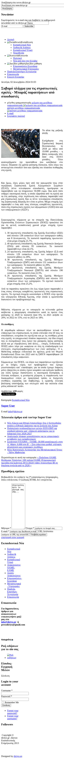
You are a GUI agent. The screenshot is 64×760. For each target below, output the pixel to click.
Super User (8, 405)
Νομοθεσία (18, 53)
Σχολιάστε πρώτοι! (16, 116)
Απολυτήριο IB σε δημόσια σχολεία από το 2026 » (29, 464)
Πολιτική (17, 58)
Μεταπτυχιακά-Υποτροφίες (26, 69)
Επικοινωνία (13, 74)
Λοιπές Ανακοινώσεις (14, 574)
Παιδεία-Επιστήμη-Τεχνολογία (21, 71)
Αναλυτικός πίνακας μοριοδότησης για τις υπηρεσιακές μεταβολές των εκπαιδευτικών (33, 437)
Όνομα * (30, 528)
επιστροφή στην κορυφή (12, 537)
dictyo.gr (18, 756)
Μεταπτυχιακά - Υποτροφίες (14, 585)
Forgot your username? (12, 717)
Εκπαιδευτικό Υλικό (22, 50)
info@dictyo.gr (15, 411)
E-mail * (5, 531)
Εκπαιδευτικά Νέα (22, 45)
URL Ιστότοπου (45, 531)
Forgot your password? (12, 712)
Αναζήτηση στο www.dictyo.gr (16, 2)
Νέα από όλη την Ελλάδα (25, 61)
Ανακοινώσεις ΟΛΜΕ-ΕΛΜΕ (14, 568)
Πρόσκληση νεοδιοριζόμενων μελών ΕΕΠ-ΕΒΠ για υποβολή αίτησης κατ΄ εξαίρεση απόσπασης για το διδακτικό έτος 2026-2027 (32, 431)
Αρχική (10, 39)
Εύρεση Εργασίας (15, 77)
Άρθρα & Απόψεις (22, 47)
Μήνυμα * (6, 528)
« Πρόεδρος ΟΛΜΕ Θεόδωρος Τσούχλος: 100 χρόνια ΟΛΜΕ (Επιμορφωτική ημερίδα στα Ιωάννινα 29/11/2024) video (28, 460)
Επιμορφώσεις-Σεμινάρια (25, 66)
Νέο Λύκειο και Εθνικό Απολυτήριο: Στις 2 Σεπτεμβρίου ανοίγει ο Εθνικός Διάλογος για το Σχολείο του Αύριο (34, 424)
